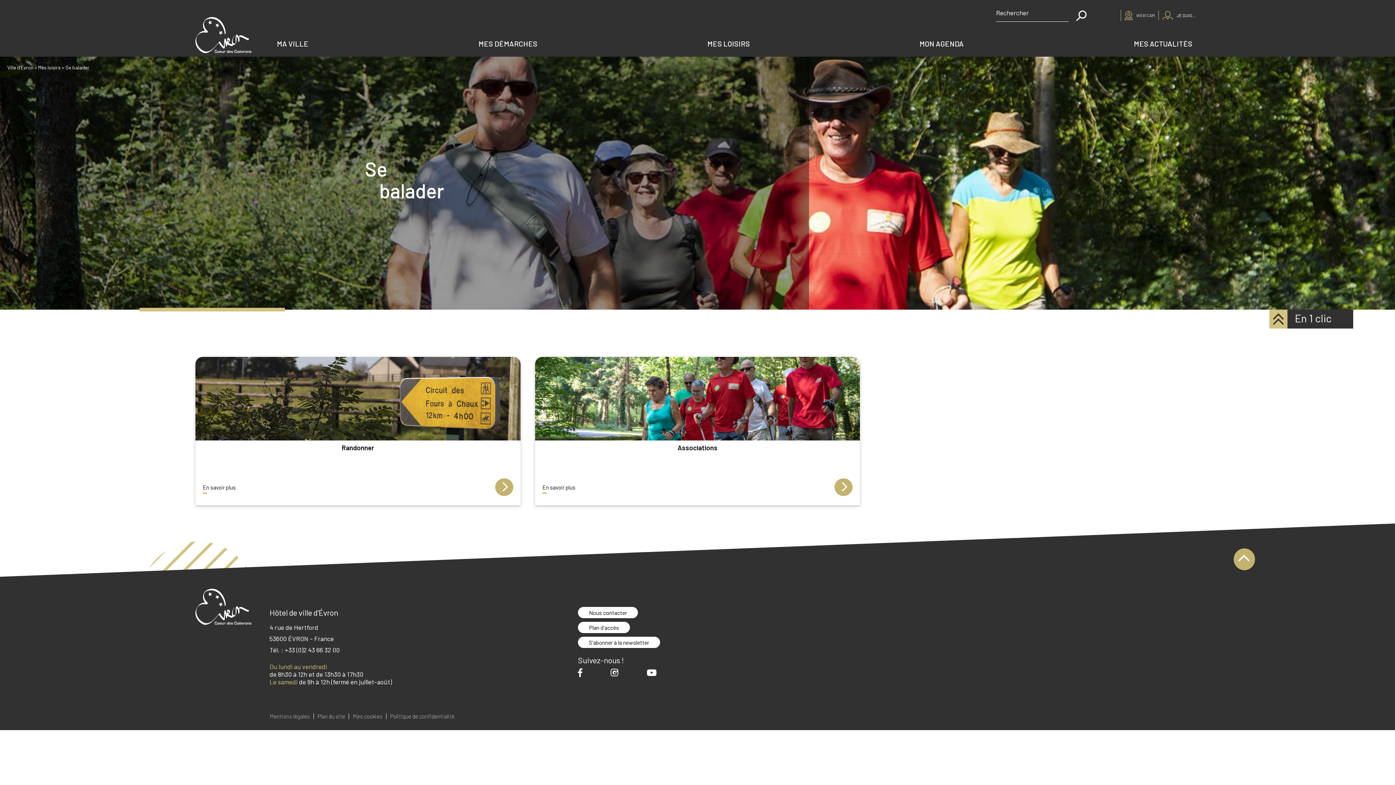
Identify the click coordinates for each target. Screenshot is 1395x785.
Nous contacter (608, 612)
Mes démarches (507, 43)
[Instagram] (616, 672)
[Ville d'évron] (223, 35)
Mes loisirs (728, 43)
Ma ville (292, 43)
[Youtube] (653, 672)
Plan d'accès (604, 627)
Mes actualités (1163, 43)
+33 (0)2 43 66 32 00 (312, 650)
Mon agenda (941, 43)
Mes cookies (368, 716)
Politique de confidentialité (422, 716)
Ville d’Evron (20, 67)
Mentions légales (290, 716)
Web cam (1145, 15)
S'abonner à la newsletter (619, 642)
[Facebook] (582, 672)
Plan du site (331, 716)
